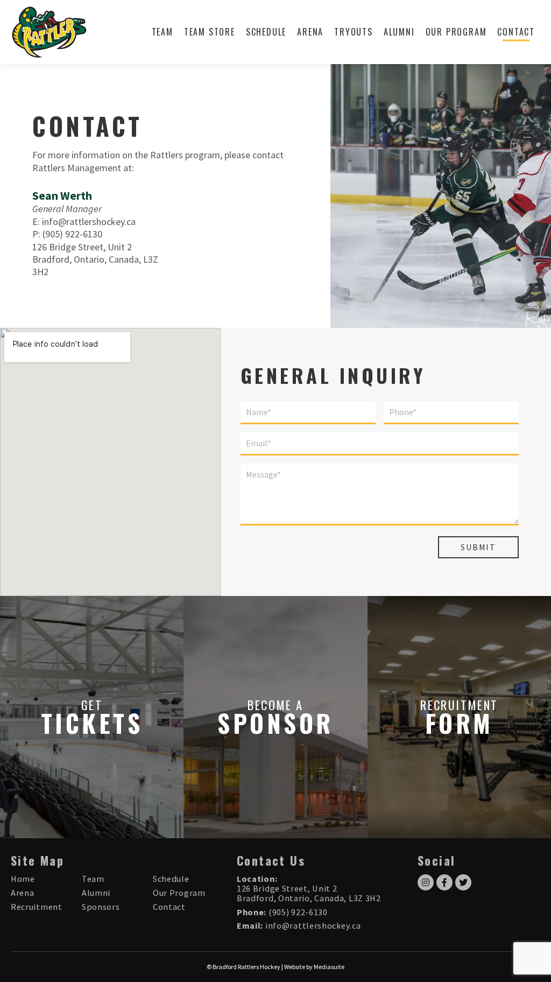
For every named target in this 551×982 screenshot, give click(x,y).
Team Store (209, 31)
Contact (516, 31)
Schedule (266, 31)
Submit (478, 547)
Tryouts (353, 31)
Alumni (399, 31)
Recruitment (36, 906)
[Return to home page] (49, 32)
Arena (310, 31)
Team (162, 31)
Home (23, 878)
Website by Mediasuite (314, 967)
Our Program (456, 31)
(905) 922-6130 (72, 234)
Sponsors (101, 906)
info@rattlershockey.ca (89, 221)
